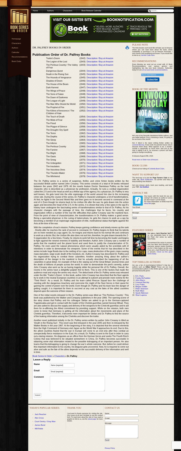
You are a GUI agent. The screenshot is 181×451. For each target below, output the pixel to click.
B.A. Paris (139, 276)
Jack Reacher (40, 414)
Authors (15, 48)
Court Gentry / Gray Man (45, 421)
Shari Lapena (141, 295)
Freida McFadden (142, 278)
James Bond (40, 425)
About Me (147, 203)
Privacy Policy (110, 448)
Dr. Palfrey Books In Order (51, 47)
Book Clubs (16, 61)
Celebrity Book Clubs (156, 169)
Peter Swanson (141, 289)
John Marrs (140, 280)
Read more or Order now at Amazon (145, 160)
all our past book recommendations (154, 70)
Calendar (15, 52)
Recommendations (19, 57)
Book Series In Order (42, 356)
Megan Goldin (141, 286)
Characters (16, 43)
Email (36, 370)
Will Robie (39, 429)
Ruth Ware (139, 291)
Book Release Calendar (91, 11)
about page (92, 419)
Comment (39, 377)
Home (35, 11)
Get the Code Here (148, 55)
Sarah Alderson (141, 293)
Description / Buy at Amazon (100, 58)
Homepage (16, 39)
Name (37, 364)
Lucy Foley (140, 284)
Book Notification (147, 180)
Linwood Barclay (138, 145)
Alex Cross (39, 418)
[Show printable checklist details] (127, 47)
